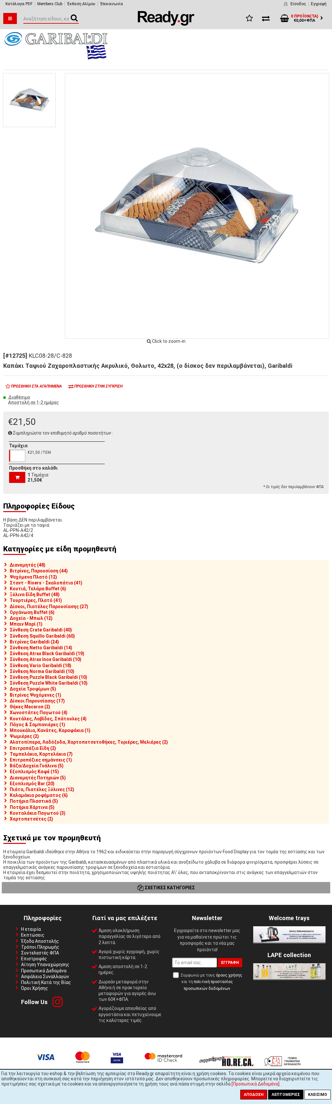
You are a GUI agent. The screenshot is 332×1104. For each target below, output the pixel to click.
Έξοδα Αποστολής (40, 941)
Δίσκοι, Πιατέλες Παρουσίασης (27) (49, 606)
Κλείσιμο (317, 1094)
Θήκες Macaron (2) (30, 706)
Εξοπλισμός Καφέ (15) (34, 771)
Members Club (49, 4)
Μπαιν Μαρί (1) (26, 624)
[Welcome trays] (289, 940)
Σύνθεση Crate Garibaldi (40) (41, 629)
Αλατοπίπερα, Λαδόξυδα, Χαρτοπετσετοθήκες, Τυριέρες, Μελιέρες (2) (89, 742)
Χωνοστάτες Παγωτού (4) (38, 712)
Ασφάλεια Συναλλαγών (45, 976)
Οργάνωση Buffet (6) (32, 612)
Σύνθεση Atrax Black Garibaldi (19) (47, 653)
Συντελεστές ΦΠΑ (40, 952)
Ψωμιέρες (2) (24, 736)
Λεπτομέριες (286, 1094)
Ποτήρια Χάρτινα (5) (32, 807)
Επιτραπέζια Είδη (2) (33, 748)
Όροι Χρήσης (34, 988)
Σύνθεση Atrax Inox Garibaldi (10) (45, 659)
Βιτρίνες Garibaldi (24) (34, 641)
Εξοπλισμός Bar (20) (32, 783)
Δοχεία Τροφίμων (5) (33, 688)
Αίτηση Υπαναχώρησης (45, 964)
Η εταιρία (31, 929)
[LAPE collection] (289, 977)
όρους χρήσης (229, 975)
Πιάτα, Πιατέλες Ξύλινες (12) (42, 789)
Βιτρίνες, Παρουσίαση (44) (39, 570)
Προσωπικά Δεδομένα (43, 970)
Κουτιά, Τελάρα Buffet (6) (38, 588)
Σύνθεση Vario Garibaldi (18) (40, 665)
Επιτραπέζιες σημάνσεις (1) (41, 759)
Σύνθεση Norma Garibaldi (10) (42, 671)
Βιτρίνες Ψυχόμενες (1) (35, 695)
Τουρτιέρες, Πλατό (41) (36, 600)
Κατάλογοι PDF (19, 4)
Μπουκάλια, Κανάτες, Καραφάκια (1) (50, 730)
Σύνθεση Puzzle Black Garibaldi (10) (48, 677)
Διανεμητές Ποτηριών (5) (38, 777)
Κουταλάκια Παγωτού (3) (37, 813)
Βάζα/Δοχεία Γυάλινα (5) (37, 765)
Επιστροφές (34, 958)
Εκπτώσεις (32, 935)
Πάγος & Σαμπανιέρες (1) (37, 724)
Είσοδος (298, 4)
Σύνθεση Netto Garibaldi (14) (41, 647)
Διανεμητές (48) (27, 565)
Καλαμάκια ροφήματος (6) (39, 795)
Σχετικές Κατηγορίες (169, 887)
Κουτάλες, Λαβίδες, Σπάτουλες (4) (48, 718)
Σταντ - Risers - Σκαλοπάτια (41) (46, 582)
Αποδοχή (254, 1094)
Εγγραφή (318, 4)
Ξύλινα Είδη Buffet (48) (35, 594)
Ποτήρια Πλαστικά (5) (34, 801)
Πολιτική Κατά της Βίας (46, 982)
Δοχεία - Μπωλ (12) (31, 618)
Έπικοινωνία (111, 4)
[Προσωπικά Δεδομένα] (255, 1083)
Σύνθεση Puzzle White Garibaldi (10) (49, 683)
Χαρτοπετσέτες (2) (31, 819)
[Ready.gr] (166, 24)
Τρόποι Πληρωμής (40, 947)
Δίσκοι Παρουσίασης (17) (37, 700)
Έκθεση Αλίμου (81, 4)
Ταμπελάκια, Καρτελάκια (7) (41, 754)
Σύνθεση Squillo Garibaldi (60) (42, 636)
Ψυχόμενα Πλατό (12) (33, 577)
